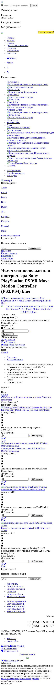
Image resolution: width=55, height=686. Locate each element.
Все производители (10, 235)
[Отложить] (3, 441)
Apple (9, 125)
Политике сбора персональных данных (20, 678)
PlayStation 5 (13, 82)
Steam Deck (12, 120)
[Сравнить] (3, 438)
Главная (10, 38)
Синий (4, 352)
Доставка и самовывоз (17, 45)
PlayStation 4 (13, 94)
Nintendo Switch (14, 110)
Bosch (4, 192)
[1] (3, 317)
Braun (4, 197)
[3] (8, 317)
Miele (3, 231)
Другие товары (14, 130)
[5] (13, 317)
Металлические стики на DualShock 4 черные (23, 489)
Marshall (5, 226)
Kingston (5, 221)
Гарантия (11, 48)
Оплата (10, 43)
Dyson (4, 207)
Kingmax (5, 216)
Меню (10, 63)
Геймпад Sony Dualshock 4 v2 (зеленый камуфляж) (25, 410)
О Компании (13, 50)
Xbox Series (12, 102)
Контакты (11, 53)
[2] (5, 317)
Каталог (11, 40)
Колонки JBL (13, 122)
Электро (11, 165)
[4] (11, 317)
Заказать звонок (27, 654)
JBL (3, 211)
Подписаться (34, 248)
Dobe (3, 202)
